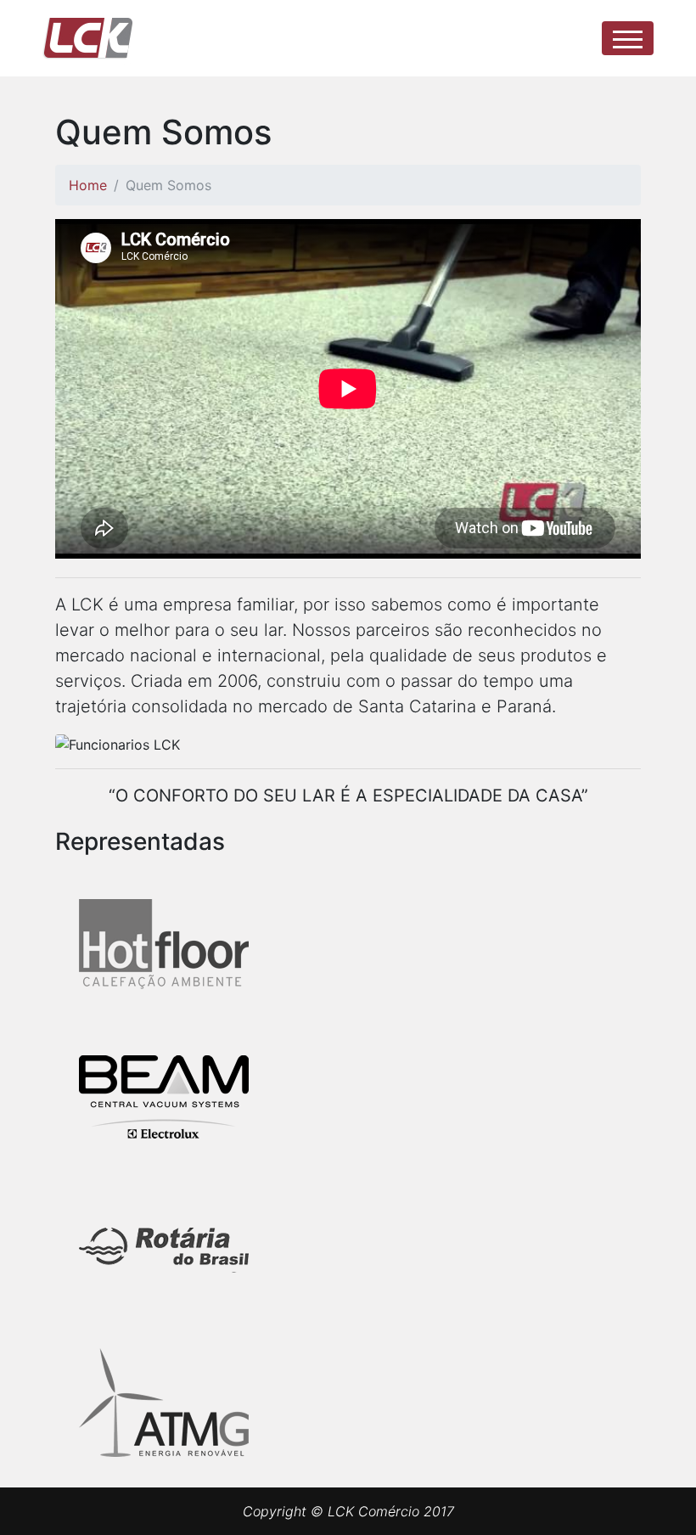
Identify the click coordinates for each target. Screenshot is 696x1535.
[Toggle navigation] (628, 38)
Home (88, 185)
